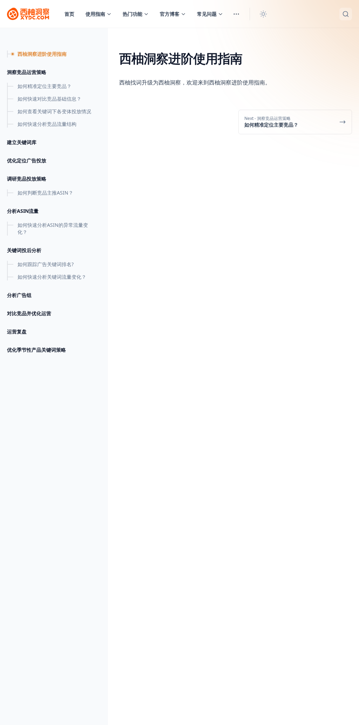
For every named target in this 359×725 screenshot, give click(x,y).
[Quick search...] (345, 14)
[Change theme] (263, 14)
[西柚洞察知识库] (28, 14)
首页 (69, 14)
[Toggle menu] (236, 14)
